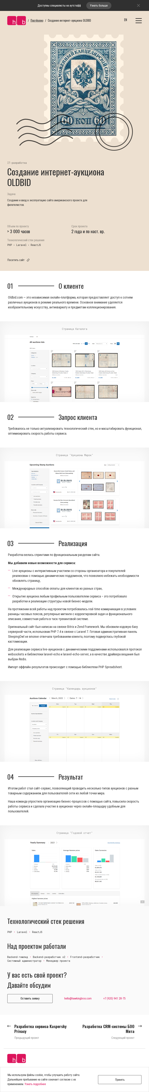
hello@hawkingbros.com (78, 998)
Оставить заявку (30, 998)
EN (125, 19)
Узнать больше (99, 5)
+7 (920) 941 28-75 (114, 998)
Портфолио (37, 20)
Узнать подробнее (35, 1084)
